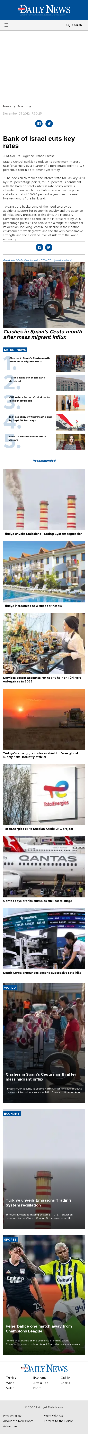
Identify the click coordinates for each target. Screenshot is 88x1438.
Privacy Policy (12, 1416)
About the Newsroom (18, 1421)
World (10, 1383)
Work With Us (53, 1416)
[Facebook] (39, 123)
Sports (65, 1383)
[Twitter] (49, 123)
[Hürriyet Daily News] (44, 10)
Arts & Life (40, 1383)
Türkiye (11, 1377)
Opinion (66, 1377)
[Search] (68, 25)
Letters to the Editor (58, 1421)
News (7, 106)
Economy (24, 106)
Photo (37, 1388)
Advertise (10, 1426)
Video (10, 1388)
